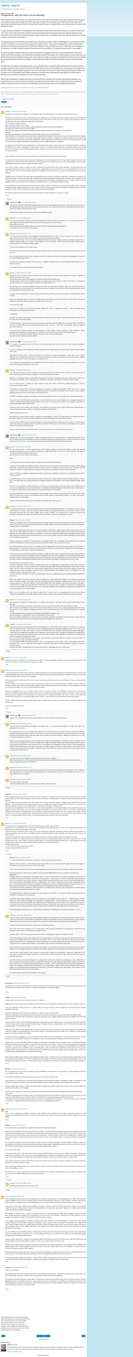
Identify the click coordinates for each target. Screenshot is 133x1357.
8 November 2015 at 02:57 (24, 506)
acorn (7, 1196)
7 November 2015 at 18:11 (23, 370)
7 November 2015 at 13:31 (28, 202)
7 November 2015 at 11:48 (18, 111)
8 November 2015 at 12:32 (23, 599)
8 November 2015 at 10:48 (22, 520)
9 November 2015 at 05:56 (24, 915)
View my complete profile (14, 1351)
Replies (9, 199)
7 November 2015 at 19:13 (28, 435)
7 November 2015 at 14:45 (23, 218)
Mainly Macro (14, 202)
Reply (7, 195)
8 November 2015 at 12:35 (19, 1109)
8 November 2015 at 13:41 (24, 723)
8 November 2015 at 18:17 (17, 1196)
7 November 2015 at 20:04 (23, 446)
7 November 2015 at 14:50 (23, 233)
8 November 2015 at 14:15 (22, 857)
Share (4, 102)
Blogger (47, 1355)
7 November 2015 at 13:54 (19, 670)
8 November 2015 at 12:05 (18, 997)
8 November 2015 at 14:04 (18, 1125)
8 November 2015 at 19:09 (23, 1183)
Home (43, 1336)
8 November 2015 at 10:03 (21, 983)
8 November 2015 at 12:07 (18, 1069)
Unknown (13, 506)
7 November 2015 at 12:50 (19, 657)
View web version (43, 1339)
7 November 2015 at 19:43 (19, 794)
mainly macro (10, 5)
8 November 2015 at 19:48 (23, 624)
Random (7, 111)
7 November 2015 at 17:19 (28, 715)
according (81, 20)
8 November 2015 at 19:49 (23, 755)
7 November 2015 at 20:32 (18, 823)
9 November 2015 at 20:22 (23, 779)
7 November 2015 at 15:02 (23, 273)
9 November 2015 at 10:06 (24, 767)
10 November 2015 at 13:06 (19, 1267)
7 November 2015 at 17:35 (28, 341)
